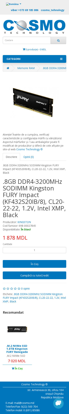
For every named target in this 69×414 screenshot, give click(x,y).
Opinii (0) (28, 157)
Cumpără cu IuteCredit (34, 275)
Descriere (11, 157)
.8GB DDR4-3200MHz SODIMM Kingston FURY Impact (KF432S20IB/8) (33, 295)
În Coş (34, 264)
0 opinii (25, 288)
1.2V (56, 297)
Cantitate (7, 244)
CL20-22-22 (46, 297)
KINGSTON (24, 222)
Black (13, 301)
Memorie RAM (26, 68)
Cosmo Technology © (29, 149)
